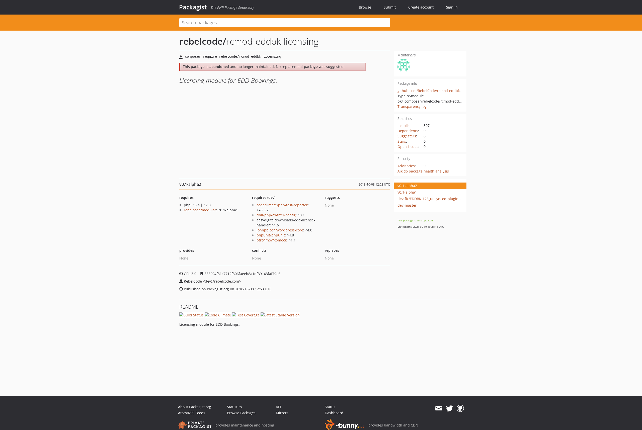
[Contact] (438, 408)
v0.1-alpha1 (407, 192)
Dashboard (334, 412)
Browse (365, 7)
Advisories (406, 165)
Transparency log (412, 106)
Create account (421, 7)
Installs (403, 125)
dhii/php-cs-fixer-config (276, 215)
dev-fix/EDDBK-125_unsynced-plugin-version (434, 198)
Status (330, 406)
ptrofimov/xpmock (272, 240)
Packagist (193, 7)
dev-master (407, 205)
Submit (390, 7)
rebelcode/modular (200, 210)
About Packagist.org (194, 406)
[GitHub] (460, 408)
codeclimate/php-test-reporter (282, 205)
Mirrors (282, 412)
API (278, 406)
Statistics (234, 406)
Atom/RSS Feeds (191, 412)
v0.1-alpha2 (407, 185)
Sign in (452, 7)
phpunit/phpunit (271, 235)
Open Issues (407, 146)
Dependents (407, 130)
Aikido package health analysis (423, 171)
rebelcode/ (202, 41)
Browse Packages (241, 412)
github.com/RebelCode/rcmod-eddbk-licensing (436, 90)
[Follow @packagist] (449, 408)
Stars (401, 141)
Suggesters (406, 136)
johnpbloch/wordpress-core (280, 230)
